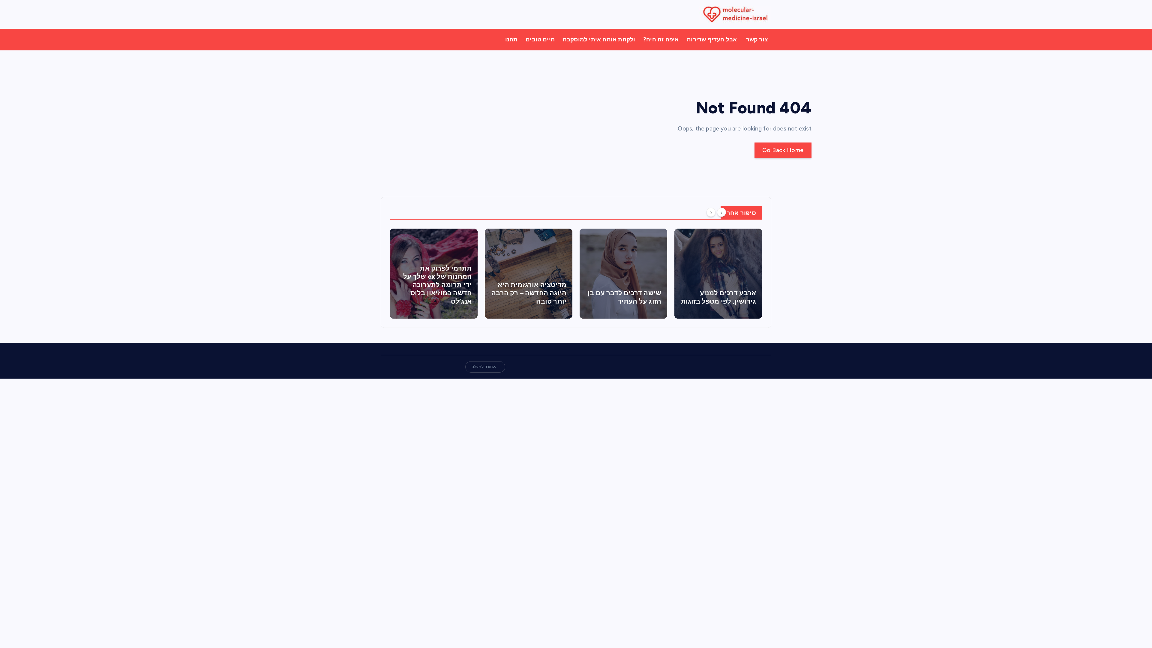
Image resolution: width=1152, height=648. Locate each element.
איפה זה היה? (661, 39)
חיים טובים (540, 39)
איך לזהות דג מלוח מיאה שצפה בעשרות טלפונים (754, 297)
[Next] (711, 212)
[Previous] (721, 212)
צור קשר (757, 39)
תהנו (511, 39)
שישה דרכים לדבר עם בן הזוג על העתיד (564, 297)
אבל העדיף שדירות (712, 39)
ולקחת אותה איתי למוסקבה (599, 39)
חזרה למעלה (482, 366)
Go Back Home (782, 150)
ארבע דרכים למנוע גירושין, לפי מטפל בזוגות (658, 297)
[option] (468, 274)
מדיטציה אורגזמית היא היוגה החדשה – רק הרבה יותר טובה (468, 293)
